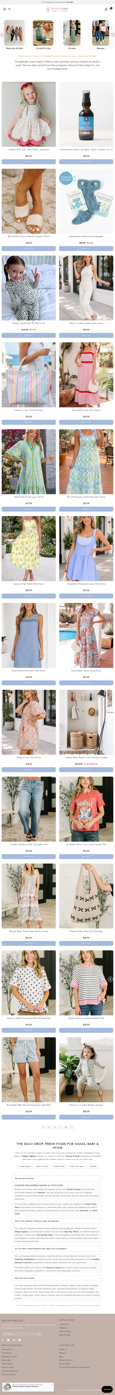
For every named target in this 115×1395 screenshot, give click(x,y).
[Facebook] (3, 1340)
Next (113, 35)
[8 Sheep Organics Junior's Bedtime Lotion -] (72, 33)
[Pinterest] (14, 1340)
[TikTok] (20, 1340)
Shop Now (28, 162)
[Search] (9, 9)
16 (66, 1127)
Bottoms (43, 48)
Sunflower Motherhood (25, 1259)
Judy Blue (93, 1166)
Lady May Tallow (71, 1232)
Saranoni (41, 1192)
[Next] (71, 1127)
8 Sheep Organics (72, 48)
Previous (2, 35)
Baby (100, 48)
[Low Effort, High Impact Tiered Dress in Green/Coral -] (14, 33)
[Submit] (39, 1334)
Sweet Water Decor (77, 1166)
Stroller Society (59, 1166)
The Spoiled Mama (44, 1235)
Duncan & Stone (42, 1166)
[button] (110, 979)
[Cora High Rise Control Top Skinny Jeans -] (43, 33)
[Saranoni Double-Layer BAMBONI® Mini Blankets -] (100, 33)
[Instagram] (8, 1340)
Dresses (14, 48)
